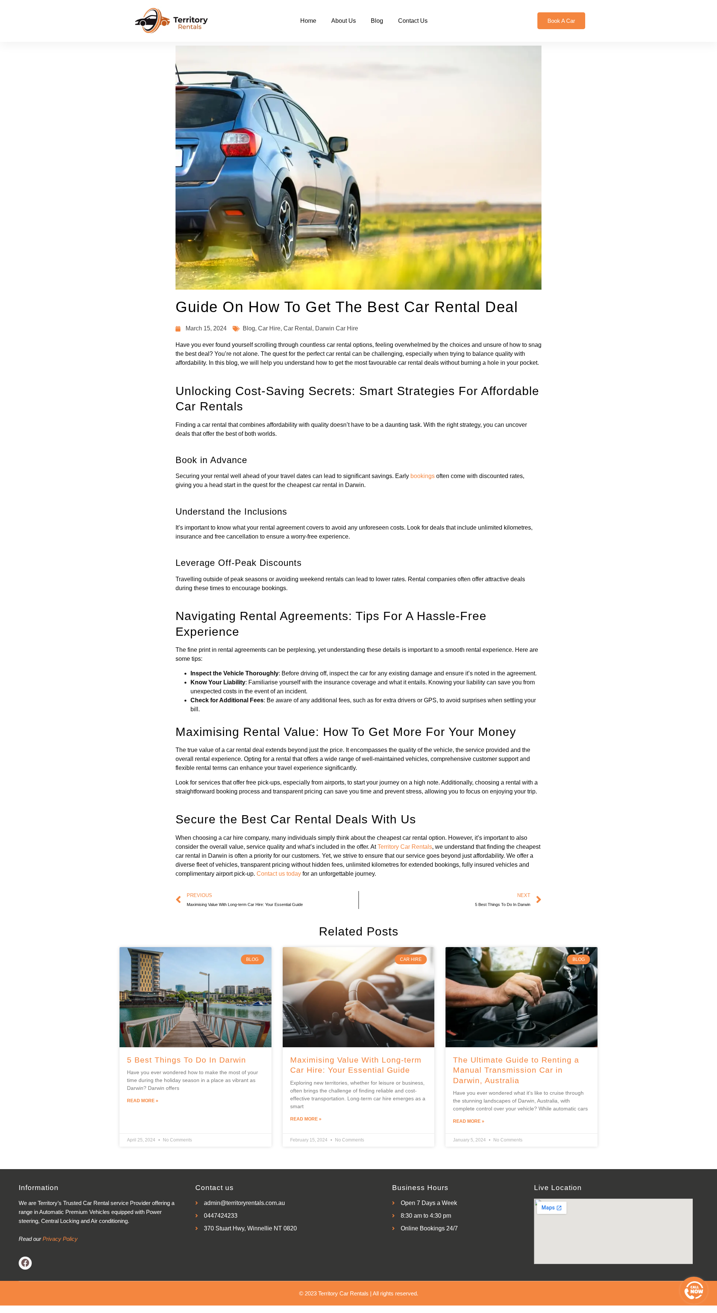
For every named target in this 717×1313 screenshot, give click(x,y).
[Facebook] (25, 1263)
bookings (422, 476)
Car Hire (269, 328)
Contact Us (413, 21)
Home (308, 21)
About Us (343, 21)
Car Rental (297, 328)
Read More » (142, 1100)
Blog (377, 21)
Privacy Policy (60, 1239)
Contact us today (279, 873)
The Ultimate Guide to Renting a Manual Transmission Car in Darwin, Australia (516, 1070)
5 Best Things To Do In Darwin (186, 1059)
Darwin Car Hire (336, 328)
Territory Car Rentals (405, 847)
